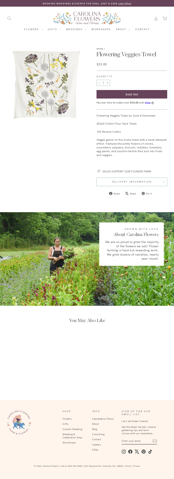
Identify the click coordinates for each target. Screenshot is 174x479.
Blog (94, 429)
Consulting (98, 434)
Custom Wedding (72, 429)
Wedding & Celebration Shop (72, 436)
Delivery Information (132, 181)
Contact (142, 29)
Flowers (32, 29)
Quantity (105, 76)
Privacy (136, 466)
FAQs (95, 449)
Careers (96, 444)
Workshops (101, 29)
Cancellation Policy (103, 418)
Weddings (75, 29)
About (122, 29)
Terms (128, 466)
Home (100, 48)
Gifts (53, 29)
